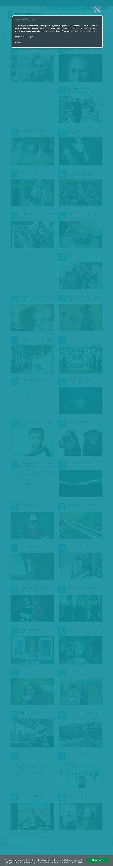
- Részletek (76, 862)
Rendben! (97, 860)
